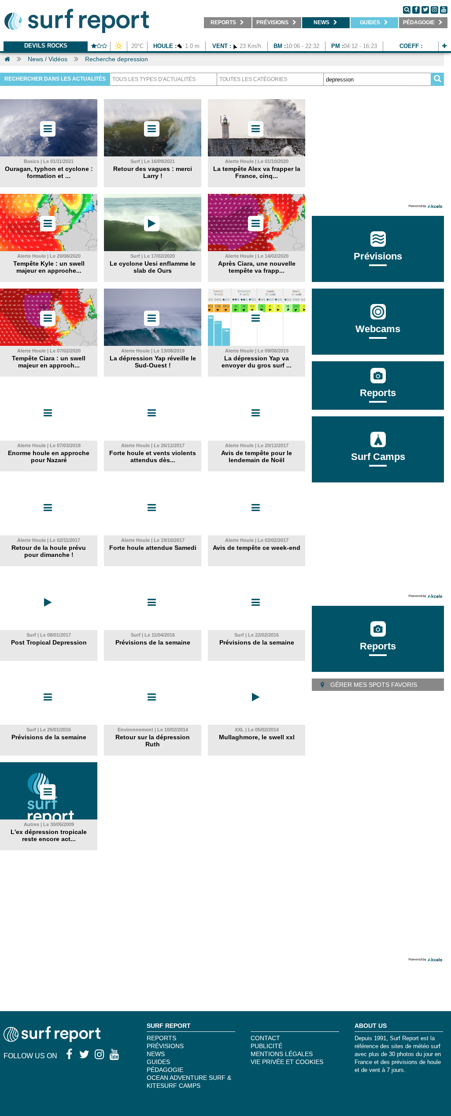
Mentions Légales (282, 1053)
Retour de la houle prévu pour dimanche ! (48, 551)
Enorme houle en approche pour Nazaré (48, 456)
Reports (378, 392)
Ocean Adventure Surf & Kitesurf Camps (189, 1081)
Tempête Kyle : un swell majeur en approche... (49, 267)
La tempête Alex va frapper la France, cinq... (256, 172)
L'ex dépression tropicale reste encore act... (49, 835)
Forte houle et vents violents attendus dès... (152, 456)
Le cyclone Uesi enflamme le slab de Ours (153, 267)
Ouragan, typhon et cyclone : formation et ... (49, 172)
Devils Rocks (45, 45)
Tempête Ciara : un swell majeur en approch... (48, 362)
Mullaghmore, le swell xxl (257, 737)
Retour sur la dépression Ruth (152, 741)
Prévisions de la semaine (152, 642)
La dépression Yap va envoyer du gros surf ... (257, 362)
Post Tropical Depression (49, 642)
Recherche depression (116, 59)
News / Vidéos (47, 59)
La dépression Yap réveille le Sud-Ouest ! (153, 362)
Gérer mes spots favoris (373, 684)
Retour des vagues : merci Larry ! (152, 172)
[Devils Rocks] (444, 46)
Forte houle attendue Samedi (152, 547)
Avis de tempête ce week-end (256, 547)
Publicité (266, 1045)
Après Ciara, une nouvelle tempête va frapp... (257, 267)
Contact (265, 1038)
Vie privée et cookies (287, 1061)
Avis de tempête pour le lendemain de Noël (256, 456)
